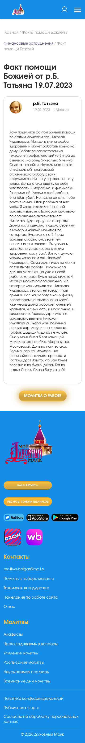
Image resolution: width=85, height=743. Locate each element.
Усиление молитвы (21, 653)
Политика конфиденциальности (34, 698)
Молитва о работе (42, 396)
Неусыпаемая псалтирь (26, 672)
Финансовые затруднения (28, 43)
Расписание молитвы (24, 662)
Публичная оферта (21, 708)
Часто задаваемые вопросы (31, 644)
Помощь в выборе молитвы (29, 579)
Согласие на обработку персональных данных (41, 719)
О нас (9, 607)
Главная (11, 32)
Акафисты (13, 634)
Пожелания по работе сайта (31, 597)
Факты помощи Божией (43, 32)
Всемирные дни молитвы (27, 681)
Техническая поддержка (26, 588)
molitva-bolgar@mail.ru (24, 569)
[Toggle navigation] (77, 10)
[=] (21, 113)
